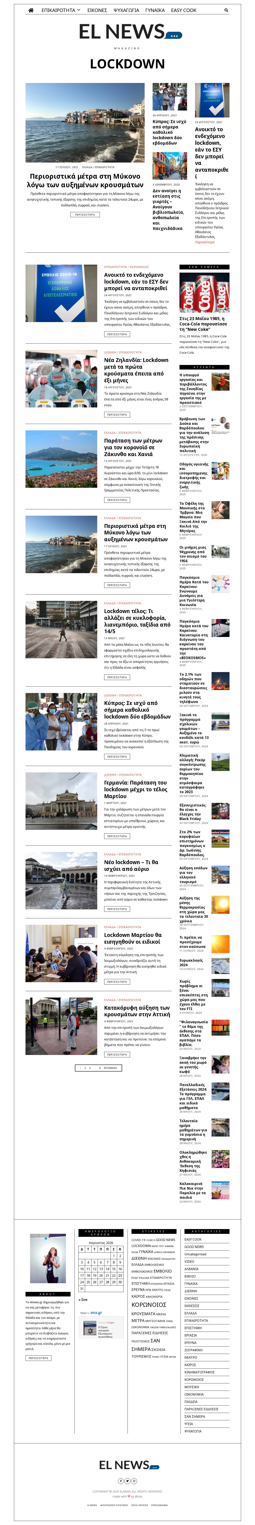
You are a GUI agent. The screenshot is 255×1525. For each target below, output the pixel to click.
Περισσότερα (85, 214)
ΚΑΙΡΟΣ (138, 1296)
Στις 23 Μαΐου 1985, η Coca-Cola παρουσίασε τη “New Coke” (203, 324)
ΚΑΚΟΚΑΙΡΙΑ (154, 1296)
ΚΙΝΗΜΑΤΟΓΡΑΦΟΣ (199, 1372)
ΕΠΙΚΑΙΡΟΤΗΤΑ (58, 10)
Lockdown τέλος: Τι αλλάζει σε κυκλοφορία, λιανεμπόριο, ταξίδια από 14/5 (137, 621)
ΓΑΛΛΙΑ (134, 1252)
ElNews (92, 1505)
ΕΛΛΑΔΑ (87, 167)
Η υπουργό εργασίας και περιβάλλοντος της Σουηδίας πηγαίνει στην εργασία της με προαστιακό (193, 389)
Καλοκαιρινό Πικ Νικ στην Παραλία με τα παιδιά (192, 1190)
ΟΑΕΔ (169, 1321)
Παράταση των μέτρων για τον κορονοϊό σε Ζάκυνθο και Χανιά (133, 447)
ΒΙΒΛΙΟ (190, 1276)
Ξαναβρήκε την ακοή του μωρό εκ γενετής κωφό (193, 1064)
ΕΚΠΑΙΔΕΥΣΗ (168, 1258)
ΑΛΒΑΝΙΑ (169, 1246)
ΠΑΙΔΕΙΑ (154, 1327)
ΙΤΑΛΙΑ (167, 1289)
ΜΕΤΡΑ (137, 1320)
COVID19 (150, 1240)
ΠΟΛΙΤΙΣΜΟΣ (140, 1341)
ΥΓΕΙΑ (164, 1356)
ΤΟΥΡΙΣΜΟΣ (141, 1356)
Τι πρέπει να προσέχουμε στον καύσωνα (192, 942)
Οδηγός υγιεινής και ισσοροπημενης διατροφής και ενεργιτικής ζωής (193, 475)
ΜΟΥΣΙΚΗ (191, 1387)
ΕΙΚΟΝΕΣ (97, 10)
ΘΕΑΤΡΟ (157, 1290)
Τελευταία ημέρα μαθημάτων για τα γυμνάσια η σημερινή (193, 1129)
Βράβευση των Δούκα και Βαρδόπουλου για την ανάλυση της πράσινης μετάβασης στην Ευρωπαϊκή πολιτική (194, 434)
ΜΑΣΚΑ (161, 1314)
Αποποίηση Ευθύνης (114, 1505)
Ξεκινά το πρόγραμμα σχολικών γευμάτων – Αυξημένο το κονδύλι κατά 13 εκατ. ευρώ (194, 728)
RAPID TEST (158, 1246)
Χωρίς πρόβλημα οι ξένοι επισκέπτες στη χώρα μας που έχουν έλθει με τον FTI (193, 995)
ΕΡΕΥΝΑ (138, 1289)
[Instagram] (134, 1481)
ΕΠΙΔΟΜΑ (144, 1277)
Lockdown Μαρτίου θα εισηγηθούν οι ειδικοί (133, 938)
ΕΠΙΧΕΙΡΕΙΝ (157, 1283)
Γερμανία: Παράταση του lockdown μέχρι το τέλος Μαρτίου (135, 789)
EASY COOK (183, 10)
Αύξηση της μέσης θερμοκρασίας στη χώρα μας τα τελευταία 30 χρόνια (193, 909)
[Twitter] (127, 1481)
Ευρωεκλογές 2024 (191, 962)
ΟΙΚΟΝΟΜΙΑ (140, 1327)
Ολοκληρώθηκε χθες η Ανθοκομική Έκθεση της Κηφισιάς (193, 1161)
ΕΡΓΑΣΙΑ (168, 1283)
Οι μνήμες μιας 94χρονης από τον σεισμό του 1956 (193, 554)
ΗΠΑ (148, 1290)
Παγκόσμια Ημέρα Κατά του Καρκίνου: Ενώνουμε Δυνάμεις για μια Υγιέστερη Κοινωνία (194, 591)
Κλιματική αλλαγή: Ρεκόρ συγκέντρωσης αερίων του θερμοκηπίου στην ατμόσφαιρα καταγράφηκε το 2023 (192, 773)
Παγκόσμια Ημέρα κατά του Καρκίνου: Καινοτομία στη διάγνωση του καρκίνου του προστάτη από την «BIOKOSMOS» (193, 639)
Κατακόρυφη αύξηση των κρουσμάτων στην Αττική (137, 1011)
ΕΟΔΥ (134, 1278)
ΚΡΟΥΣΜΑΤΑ (143, 1313)
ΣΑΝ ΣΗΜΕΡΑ (194, 1416)
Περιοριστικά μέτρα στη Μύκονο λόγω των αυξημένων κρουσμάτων (85, 180)
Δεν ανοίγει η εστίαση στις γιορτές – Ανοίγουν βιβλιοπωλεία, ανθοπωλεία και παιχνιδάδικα (168, 209)
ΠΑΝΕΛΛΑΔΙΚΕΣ (167, 1327)
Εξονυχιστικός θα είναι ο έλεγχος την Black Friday (192, 812)
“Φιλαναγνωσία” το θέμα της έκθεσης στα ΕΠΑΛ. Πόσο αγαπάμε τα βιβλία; (193, 1033)
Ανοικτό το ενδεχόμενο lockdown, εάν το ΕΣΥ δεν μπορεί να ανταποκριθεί (212, 153)
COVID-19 (138, 1240)
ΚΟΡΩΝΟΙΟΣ (139, 267)
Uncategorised (195, 1254)
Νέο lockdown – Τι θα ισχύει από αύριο (131, 865)
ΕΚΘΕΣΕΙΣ (191, 1306)
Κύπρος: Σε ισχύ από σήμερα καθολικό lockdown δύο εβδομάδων (169, 132)
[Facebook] (121, 1481)
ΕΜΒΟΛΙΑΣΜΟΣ (142, 1271)
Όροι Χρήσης (139, 1505)
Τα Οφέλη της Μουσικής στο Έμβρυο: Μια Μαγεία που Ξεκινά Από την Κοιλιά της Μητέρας (193, 517)
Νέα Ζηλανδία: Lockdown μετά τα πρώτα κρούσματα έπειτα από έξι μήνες (136, 370)
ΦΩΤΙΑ (172, 1356)
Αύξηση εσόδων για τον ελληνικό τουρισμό (193, 875)
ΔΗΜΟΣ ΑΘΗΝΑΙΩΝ (164, 1252)
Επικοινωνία (159, 1505)
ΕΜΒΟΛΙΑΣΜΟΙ (154, 1265)
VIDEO (189, 1261)
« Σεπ (82, 1299)
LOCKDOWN (141, 1245)
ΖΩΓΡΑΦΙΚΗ (193, 1350)
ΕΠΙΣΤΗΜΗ (140, 1283)
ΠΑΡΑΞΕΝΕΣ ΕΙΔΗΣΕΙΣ (149, 1333)
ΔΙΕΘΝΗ (110, 352)
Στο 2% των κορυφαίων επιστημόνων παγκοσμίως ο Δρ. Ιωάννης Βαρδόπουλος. (192, 843)
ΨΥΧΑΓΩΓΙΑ (126, 10)
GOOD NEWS (165, 1240)
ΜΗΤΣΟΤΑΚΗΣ (155, 1321)
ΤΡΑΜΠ (155, 1356)
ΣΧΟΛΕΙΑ (158, 1349)
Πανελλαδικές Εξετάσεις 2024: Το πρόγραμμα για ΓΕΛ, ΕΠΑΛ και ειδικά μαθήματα (193, 1096)
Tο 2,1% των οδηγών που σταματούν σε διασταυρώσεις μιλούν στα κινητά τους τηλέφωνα (193, 688)
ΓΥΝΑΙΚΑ (155, 10)
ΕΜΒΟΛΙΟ (163, 1271)
